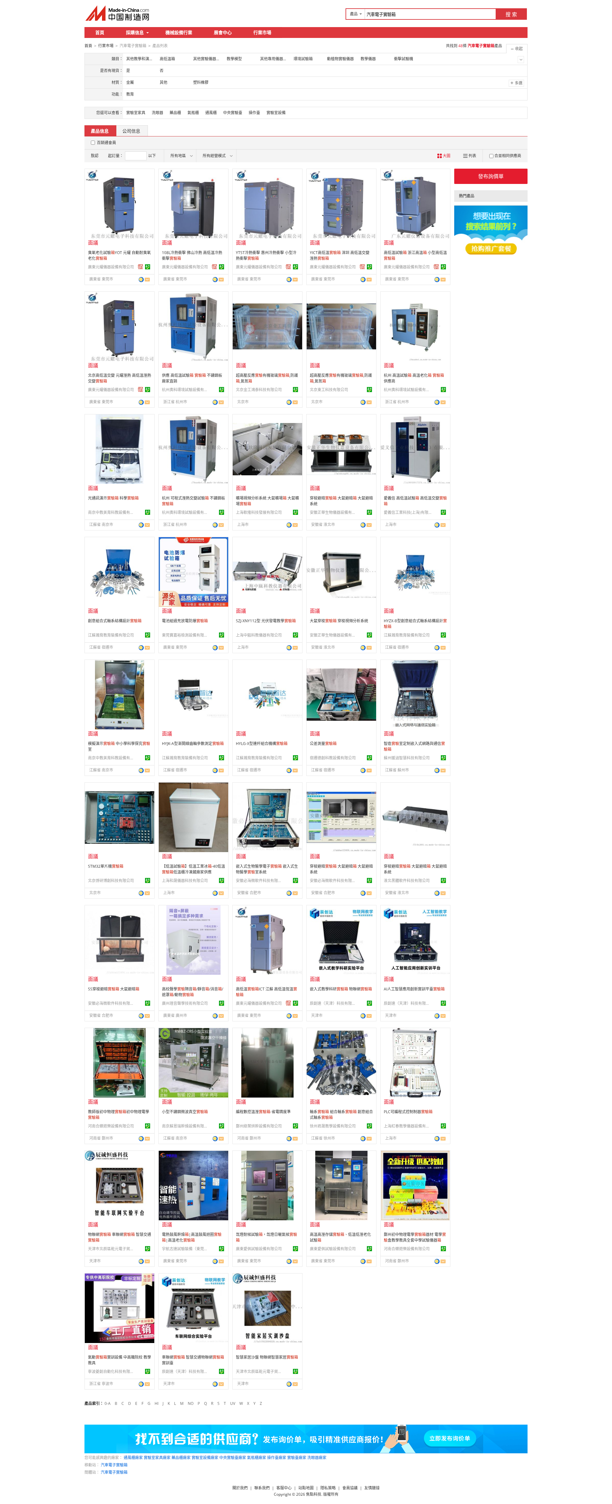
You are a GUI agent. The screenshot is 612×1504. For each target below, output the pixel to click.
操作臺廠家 (276, 1457)
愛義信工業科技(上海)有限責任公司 (408, 512)
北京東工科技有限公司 (329, 389)
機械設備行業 (178, 32)
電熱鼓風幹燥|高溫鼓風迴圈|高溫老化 (192, 1237)
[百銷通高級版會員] (140, 266)
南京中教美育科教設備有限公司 (112, 512)
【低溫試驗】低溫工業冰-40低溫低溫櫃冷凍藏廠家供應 (193, 869)
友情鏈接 (372, 1488)
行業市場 (262, 32)
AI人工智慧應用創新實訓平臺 (414, 989)
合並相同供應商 (507, 155)
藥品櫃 (175, 112)
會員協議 (350, 1488)
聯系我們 (262, 1488)
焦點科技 (313, 1494)
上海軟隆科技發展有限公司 (259, 512)
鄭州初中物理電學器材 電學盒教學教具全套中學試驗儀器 (415, 1237)
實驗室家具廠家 (157, 1457)
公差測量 (323, 743)
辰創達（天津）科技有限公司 (334, 1003)
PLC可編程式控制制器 (408, 1111)
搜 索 (511, 14)
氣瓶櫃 (193, 112)
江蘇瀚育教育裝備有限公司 (111, 635)
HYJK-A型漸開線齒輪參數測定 (193, 743)
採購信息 (135, 32)
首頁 (99, 32)
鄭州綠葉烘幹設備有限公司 (259, 1126)
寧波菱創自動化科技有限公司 (112, 1371)
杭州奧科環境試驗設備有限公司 (186, 389)
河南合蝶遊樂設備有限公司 (111, 1126)
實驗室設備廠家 (205, 1457)
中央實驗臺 (232, 112)
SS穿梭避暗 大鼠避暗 (113, 989)
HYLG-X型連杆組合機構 (262, 743)
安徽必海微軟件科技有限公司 (260, 880)
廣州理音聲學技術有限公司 (185, 1003)
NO (190, 1403)
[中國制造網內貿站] (117, 13)
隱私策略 (328, 1488)
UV (232, 1403)
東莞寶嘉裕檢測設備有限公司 (186, 635)
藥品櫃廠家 (181, 1457)
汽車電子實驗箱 (114, 1465)
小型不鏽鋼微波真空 (185, 1111)
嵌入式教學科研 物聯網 (341, 989)
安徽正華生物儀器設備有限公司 (334, 512)
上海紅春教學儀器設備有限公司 (408, 1126)
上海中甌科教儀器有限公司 (259, 635)
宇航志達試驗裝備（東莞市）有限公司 (186, 1249)
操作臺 (254, 112)
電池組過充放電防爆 (185, 621)
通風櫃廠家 (133, 1457)
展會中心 (223, 32)
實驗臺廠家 (296, 1457)
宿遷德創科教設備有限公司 (333, 758)
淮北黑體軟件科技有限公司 (407, 880)
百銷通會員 (106, 142)
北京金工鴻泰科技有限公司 (259, 389)
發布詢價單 (491, 176)
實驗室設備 (276, 112)
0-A (108, 1403)
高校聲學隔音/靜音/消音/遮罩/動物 (192, 991)
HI (156, 1403)
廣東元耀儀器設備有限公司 (111, 267)
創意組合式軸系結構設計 (115, 621)
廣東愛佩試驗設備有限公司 (259, 1249)
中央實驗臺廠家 (232, 1457)
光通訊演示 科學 (113, 498)
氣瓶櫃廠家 (256, 1457)
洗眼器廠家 (316, 1457)
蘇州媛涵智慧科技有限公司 (407, 758)
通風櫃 (211, 112)
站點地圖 (306, 1488)
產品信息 (100, 131)
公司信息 (131, 131)
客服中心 (284, 1488)
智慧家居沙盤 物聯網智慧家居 (267, 1357)
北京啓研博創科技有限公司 (111, 880)
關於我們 (240, 1488)
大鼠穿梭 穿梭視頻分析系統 (339, 621)
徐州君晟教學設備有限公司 (333, 1126)
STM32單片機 (105, 866)
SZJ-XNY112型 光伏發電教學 (266, 621)
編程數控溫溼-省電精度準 (263, 1111)
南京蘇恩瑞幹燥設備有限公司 (186, 1126)
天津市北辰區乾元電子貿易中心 (112, 1249)
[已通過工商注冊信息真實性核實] (147, 266)
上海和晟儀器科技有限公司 (185, 880)
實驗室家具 (135, 112)
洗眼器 (157, 112)
